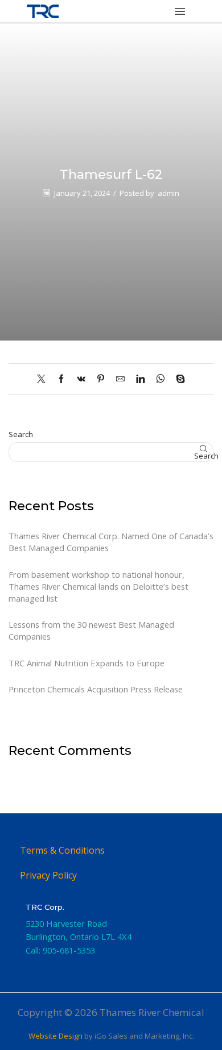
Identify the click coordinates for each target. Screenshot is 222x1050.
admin (168, 193)
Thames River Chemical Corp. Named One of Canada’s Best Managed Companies (111, 541)
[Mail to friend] (120, 379)
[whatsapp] (160, 379)
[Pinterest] (100, 379)
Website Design (55, 1036)
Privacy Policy (48, 875)
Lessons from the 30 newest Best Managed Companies (91, 630)
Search (21, 434)
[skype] (177, 379)
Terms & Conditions (62, 850)
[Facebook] (61, 379)
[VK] (81, 379)
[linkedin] (140, 379)
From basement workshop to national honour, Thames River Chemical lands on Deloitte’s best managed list (98, 586)
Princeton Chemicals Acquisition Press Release (96, 689)
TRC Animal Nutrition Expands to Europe (87, 663)
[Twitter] (44, 379)
